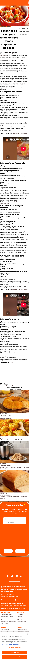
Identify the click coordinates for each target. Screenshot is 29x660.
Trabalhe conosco (14, 581)
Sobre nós (19, 620)
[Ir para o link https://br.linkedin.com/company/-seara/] (21, 576)
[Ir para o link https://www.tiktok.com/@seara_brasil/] (12, 576)
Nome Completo (12, 519)
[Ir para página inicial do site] (14, 571)
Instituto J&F (20, 618)
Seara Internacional (6, 614)
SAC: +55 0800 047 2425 (7, 631)
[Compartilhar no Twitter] (11, 362)
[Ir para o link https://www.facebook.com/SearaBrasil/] (7, 576)
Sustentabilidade (21, 621)
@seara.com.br (13, 596)
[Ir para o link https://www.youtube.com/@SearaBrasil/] (17, 576)
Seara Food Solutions (7, 616)
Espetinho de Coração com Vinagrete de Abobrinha (14, 290)
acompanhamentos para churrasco (12, 83)
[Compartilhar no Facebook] (9, 362)
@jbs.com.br (5, 595)
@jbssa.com (4, 596)
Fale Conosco (5, 629)
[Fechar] (27, 634)
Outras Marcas (21, 614)
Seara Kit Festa (5, 618)
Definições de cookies (14, 647)
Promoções (4, 623)
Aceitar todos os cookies (14, 657)
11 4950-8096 (20, 600)
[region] (14, 646)
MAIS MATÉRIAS (14, 500)
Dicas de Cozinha (11, 386)
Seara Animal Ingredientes (8, 621)
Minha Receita (5, 620)
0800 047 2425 (7, 600)
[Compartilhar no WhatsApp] (13, 362)
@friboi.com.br (13, 595)
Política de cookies (22, 629)
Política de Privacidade (12, 644)
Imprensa (19, 616)
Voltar (9, 551)
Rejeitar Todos (14, 652)
